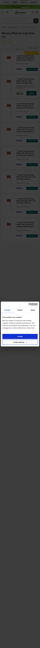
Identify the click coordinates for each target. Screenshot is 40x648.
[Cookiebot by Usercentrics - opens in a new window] (29, 304)
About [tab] (33, 310)
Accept (20, 336)
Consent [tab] (7, 310)
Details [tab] (20, 310)
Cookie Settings (19, 342)
